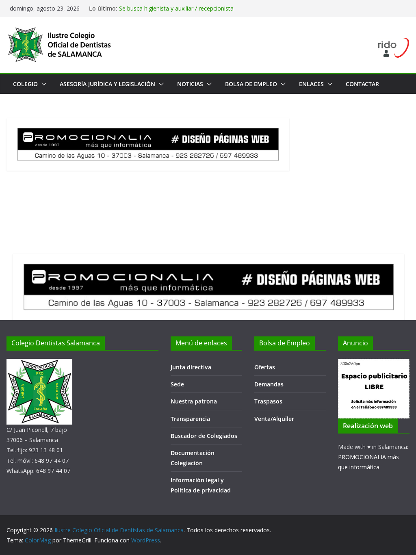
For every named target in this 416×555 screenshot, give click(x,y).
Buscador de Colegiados (204, 436)
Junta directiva (191, 367)
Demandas (269, 384)
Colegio (25, 84)
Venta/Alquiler (274, 419)
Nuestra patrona (194, 401)
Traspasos (268, 401)
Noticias (190, 84)
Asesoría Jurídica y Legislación (107, 84)
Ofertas (264, 367)
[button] (42, 84)
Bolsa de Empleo (251, 84)
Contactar (362, 84)
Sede (177, 384)
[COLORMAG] (39, 364)
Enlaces (311, 84)
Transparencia (190, 419)
